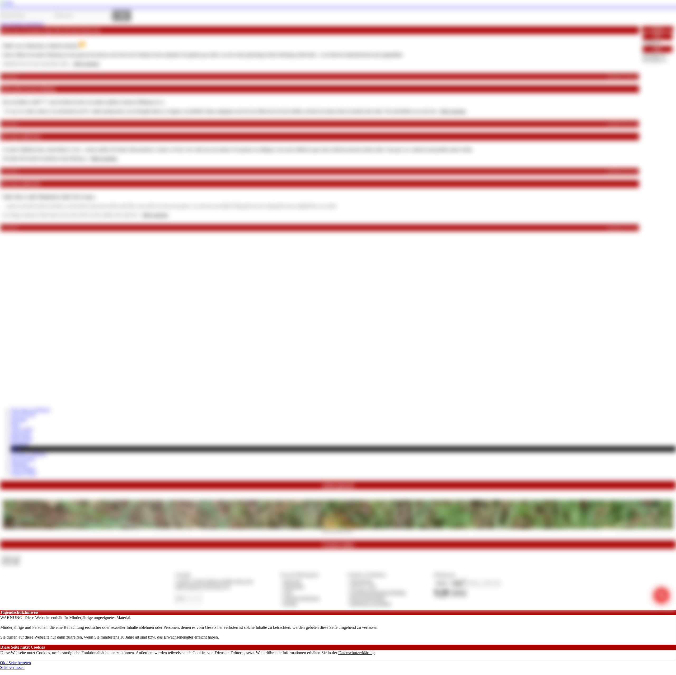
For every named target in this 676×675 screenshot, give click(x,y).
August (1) (652, 42)
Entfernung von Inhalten (370, 603)
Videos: (11, 557)
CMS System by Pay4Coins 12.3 (202, 586)
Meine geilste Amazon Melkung (28, 89)
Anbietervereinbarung (301, 598)
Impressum (292, 581)
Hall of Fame (21, 439)
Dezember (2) (654, 54)
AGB (287, 592)
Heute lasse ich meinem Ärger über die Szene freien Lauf (51, 30)
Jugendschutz (361, 581)
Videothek (19, 463)
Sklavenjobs (21, 434)
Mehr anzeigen (86, 64)
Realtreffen (20, 443)
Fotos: (10, 562)
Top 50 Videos (23, 459)
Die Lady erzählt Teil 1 (21, 184)
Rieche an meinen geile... (338, 530)
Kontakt (290, 603)
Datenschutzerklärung (356, 652)
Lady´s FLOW (23, 414)
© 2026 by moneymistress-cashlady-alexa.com (214, 581)
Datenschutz (293, 586)
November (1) (654, 59)
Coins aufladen (23, 468)
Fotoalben (19, 419)
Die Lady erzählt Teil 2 (21, 136)
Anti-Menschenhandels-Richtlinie (378, 592)
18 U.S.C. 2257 (363, 586)
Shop (15, 424)
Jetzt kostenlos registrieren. (22, 24)
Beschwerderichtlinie (367, 598)
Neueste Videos (24, 473)
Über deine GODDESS (30, 410)
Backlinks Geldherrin (28, 454)
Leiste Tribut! (22, 429)
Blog (15, 449)
